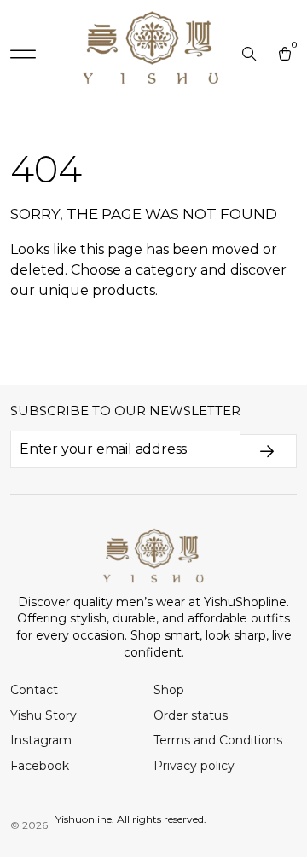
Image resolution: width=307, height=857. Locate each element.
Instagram (41, 740)
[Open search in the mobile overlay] (250, 54)
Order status (191, 715)
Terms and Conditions (218, 740)
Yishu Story (43, 715)
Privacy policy (194, 765)
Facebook (39, 765)
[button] (23, 54)
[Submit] (268, 451)
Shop (169, 690)
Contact (34, 690)
